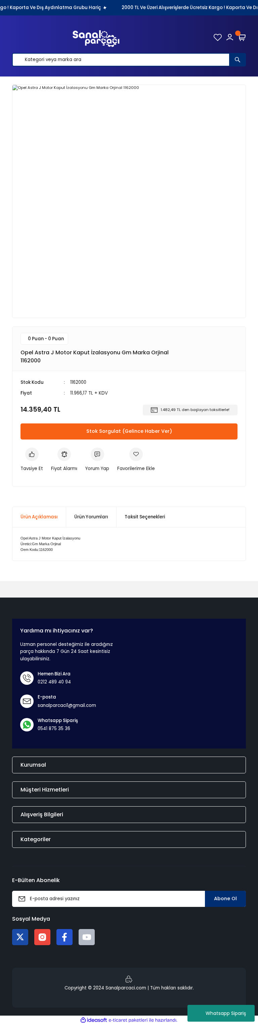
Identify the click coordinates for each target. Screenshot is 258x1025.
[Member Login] (230, 37)
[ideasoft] (93, 1020)
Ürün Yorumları (91, 517)
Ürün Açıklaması (39, 517)
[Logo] (96, 37)
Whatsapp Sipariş (226, 1013)
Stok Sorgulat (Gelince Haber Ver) (129, 431)
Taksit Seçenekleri (145, 517)
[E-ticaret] (128, 1020)
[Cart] (242, 37)
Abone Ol (225, 898)
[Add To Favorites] (136, 460)
